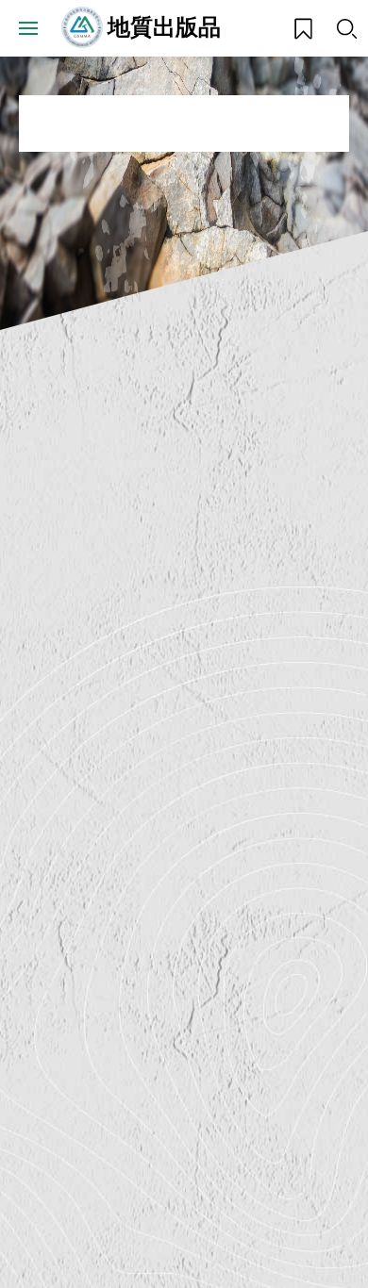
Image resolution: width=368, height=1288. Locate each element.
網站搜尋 (347, 28)
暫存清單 (297, 21)
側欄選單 (28, 28)
